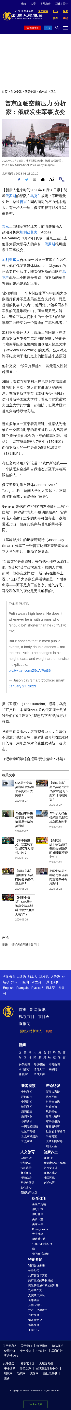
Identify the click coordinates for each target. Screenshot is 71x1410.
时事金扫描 (53, 1101)
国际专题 (30, 91)
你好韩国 (37, 1214)
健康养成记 (50, 1172)
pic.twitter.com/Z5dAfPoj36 (30, 670)
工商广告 (33, 1329)
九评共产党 (35, 1290)
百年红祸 (33, 1300)
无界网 (34, 1373)
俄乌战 (43, 91)
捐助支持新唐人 (31, 1031)
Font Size (52, 179)
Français (22, 987)
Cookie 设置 (35, 1404)
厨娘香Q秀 (38, 1238)
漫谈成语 (26, 1177)
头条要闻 (24, 1064)
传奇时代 (33, 1270)
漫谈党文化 (35, 1320)
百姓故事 (33, 1314)
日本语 (50, 987)
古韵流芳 (26, 1167)
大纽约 (21, 976)
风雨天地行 (35, 1305)
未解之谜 (26, 1157)
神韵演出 (24, 1074)
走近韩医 (49, 1182)
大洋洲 (55, 976)
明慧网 (8, 1373)
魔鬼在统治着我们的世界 (43, 1285)
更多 (7, 1378)
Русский (37, 987)
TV (48, 28)
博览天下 (39, 1069)
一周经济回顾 (29, 1126)
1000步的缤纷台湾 (42, 1246)
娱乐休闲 (39, 1198)
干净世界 (9, 1368)
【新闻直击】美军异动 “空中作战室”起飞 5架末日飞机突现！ (59, 791)
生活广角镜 (39, 1204)
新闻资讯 (38, 1009)
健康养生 (51, 1152)
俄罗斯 (11, 196)
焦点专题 (16, 91)
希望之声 (25, 1368)
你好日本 (37, 1209)
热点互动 (51, 1096)
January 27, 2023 (22, 686)
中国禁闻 (26, 1101)
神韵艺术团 (28, 1363)
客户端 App (11, 1355)
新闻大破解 (53, 1116)
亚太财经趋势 (29, 1136)
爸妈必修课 (27, 1182)
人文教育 (28, 1152)
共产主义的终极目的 (40, 1280)
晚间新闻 (26, 1106)
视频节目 (27, 1016)
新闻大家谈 (53, 1091)
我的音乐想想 (40, 1253)
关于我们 (26, 1345)
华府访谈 (26, 1121)
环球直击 (26, 1096)
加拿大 (32, 976)
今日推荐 (24, 1069)
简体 (65, 3)
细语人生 (51, 1146)
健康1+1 (49, 1157)
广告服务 (41, 1350)
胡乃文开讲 (50, 1167)
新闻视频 (28, 1086)
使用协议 (9, 1350)
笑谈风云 (26, 1162)
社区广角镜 (28, 1131)
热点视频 (39, 1064)
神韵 (23, 3)
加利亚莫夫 (28, 232)
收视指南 (42, 1345)
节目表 (44, 1016)
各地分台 (45, 3)
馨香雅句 (26, 1172)
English (8, 987)
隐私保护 (57, 1345)
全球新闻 (26, 1091)
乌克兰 (35, 196)
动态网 (21, 1373)
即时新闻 (54, 1064)
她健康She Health (55, 1162)
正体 (58, 3)
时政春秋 (51, 1106)
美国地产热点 (29, 1192)
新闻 (22, 1045)
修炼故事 (33, 1324)
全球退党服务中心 (47, 1368)
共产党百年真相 (38, 1275)
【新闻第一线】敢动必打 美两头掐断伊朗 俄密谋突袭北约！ (58, 848)
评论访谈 (53, 1086)
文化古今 (26, 1187)
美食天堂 (37, 1219)
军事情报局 (53, 1121)
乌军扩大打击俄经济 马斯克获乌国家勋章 (58, 817)
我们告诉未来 (36, 1265)
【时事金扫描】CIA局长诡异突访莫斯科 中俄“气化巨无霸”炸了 (25, 906)
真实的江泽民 (36, 1295)
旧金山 (24, 982)
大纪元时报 (46, 1363)
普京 (23, 202)
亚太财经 (26, 1141)
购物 (49, 1031)
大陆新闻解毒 (54, 1141)
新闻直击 (26, 1111)
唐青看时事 (53, 1126)
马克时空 (51, 1136)
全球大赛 (39, 1074)
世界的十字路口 (55, 1131)
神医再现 (49, 1177)
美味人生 (37, 1224)
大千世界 (37, 1233)
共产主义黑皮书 (38, 1310)
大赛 (33, 3)
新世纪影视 (50, 1373)
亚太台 (36, 982)
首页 (4, 91)
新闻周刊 (26, 1116)
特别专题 (35, 1259)
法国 (14, 982)
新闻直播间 (33, 28)
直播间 (25, 1023)
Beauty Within (40, 1229)
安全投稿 (25, 1350)
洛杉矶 (44, 976)
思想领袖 (51, 1111)
